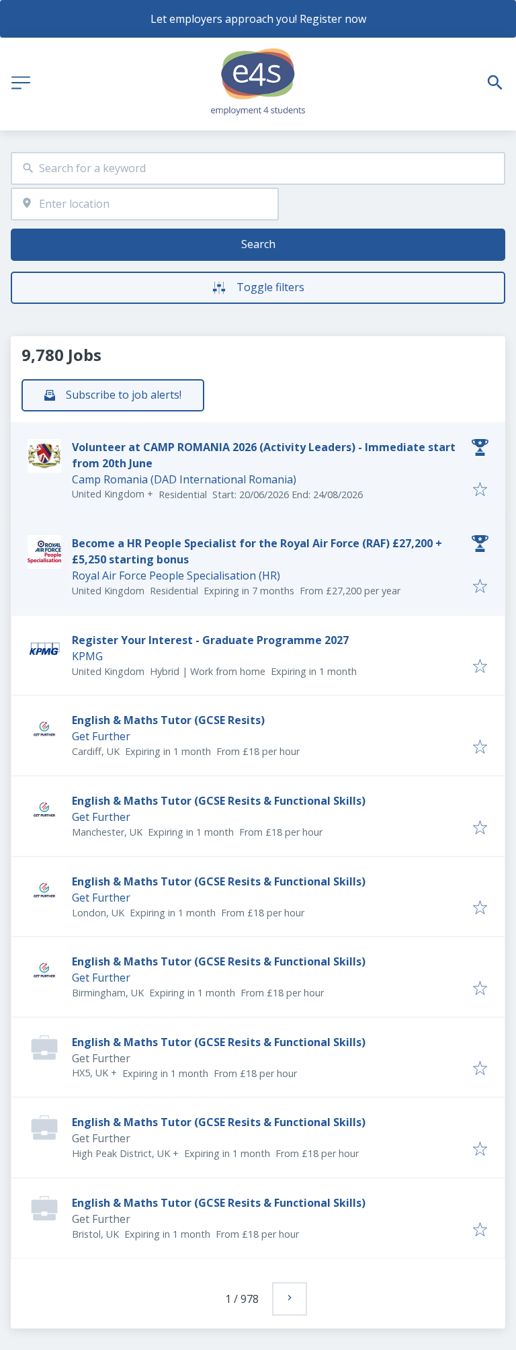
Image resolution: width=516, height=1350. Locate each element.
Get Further (101, 736)
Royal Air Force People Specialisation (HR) (176, 575)
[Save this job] (480, 490)
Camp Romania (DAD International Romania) (184, 479)
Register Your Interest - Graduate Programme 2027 (210, 640)
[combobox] (258, 168)
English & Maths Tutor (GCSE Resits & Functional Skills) (219, 800)
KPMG (87, 656)
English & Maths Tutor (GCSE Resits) (168, 720)
